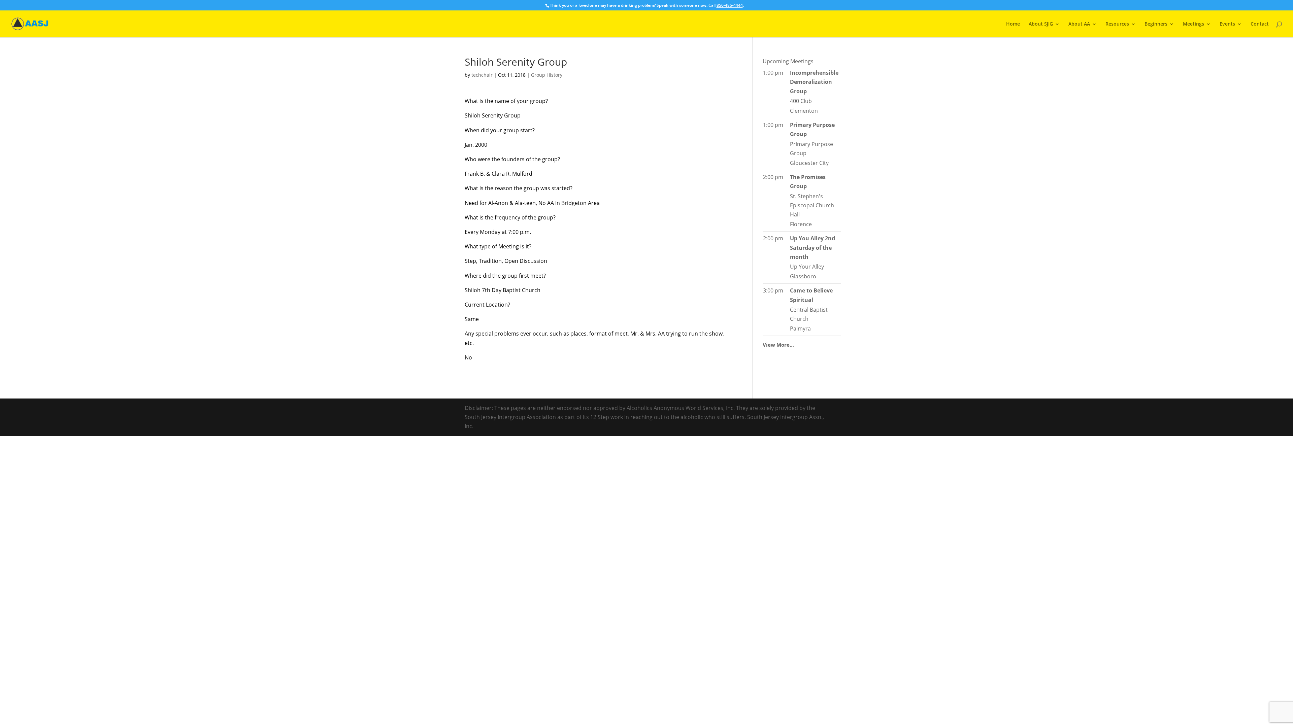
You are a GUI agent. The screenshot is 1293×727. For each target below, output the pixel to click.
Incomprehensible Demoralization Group (814, 82)
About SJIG (1041, 24)
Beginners (1156, 24)
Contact (1260, 24)
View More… (778, 344)
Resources (1117, 24)
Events (1227, 24)
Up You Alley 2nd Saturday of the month (812, 247)
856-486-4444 (730, 5)
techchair (482, 75)
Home (1013, 24)
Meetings (1193, 24)
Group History (546, 75)
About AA (1079, 24)
